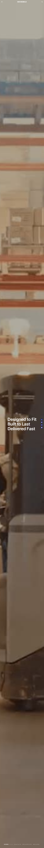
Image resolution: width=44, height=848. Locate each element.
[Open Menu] (1, 1)
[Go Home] (22, 1)
